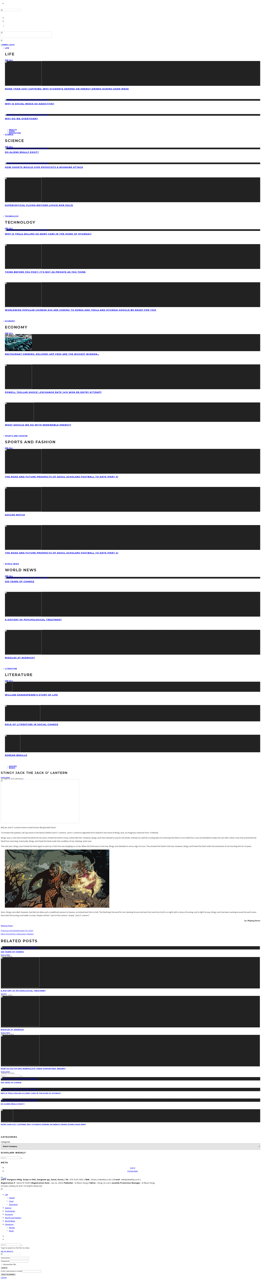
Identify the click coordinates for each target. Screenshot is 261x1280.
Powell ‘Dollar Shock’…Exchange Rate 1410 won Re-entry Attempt (53, 392)
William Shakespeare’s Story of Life (31, 695)
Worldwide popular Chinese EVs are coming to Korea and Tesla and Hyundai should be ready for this (80, 310)
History (4, 994)
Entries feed (132, 1171)
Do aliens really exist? (22, 152)
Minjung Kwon (7, 925)
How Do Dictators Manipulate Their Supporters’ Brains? (33, 1069)
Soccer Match (15, 515)
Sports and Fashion (16, 436)
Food (12, 131)
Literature (11, 669)
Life (7, 48)
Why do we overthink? (21, 118)
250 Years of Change (19, 581)
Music (12, 768)
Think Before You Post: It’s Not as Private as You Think (45, 272)
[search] (21, 1076)
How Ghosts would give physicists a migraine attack (44, 167)
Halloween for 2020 (24, 931)
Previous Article (8, 931)
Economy (10, 321)
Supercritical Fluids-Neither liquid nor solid (39, 205)
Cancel (4, 1277)
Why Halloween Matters (23, 934)
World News (12, 564)
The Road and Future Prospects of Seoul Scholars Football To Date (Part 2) (61, 553)
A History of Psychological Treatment (33, 619)
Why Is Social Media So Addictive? (29, 104)
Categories (5, 1141)
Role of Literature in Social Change (31, 724)
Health (13, 130)
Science (9, 135)
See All (9, 60)
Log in (132, 1167)
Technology (12, 216)
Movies (13, 766)
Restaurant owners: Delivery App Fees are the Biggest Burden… (52, 354)
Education (15, 133)
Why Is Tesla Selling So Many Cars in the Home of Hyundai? (48, 234)
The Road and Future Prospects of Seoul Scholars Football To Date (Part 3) (61, 476)
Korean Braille (16, 755)
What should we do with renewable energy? (38, 425)
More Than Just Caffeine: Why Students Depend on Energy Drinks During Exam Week (67, 89)
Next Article (6, 934)
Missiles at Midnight (20, 657)
